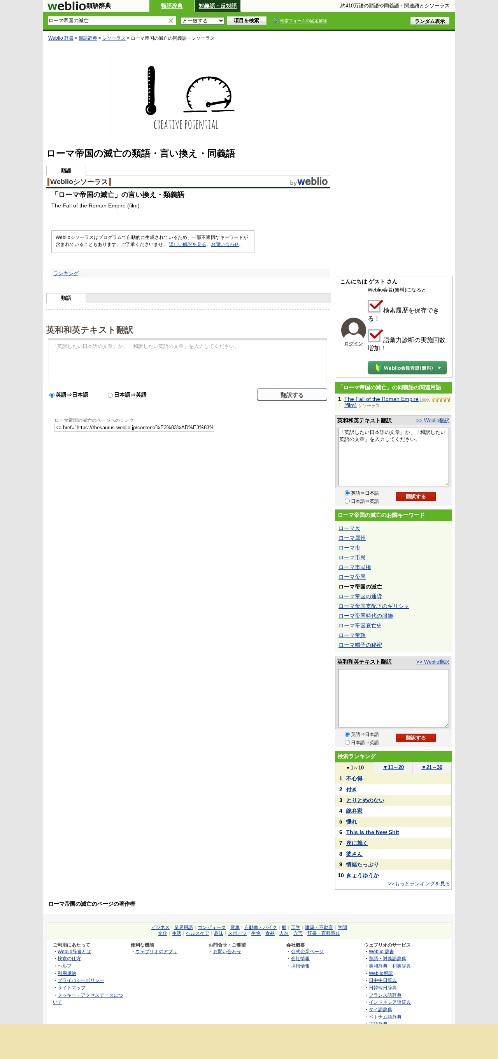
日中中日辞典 (383, 980)
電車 (235, 927)
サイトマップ (72, 987)
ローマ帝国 (352, 577)
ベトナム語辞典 (385, 1016)
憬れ (351, 821)
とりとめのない (365, 800)
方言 (298, 933)
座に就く (357, 843)
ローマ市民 (352, 557)
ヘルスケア (197, 933)
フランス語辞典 (385, 995)
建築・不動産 (319, 927)
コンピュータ (212, 927)
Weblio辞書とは (74, 951)
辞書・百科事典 (323, 933)
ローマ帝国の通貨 (360, 596)
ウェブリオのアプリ (156, 951)
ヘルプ (65, 965)
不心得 (354, 778)
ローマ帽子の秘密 (360, 645)
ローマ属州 (352, 538)
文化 (162, 933)
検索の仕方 (69, 958)
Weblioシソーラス (79, 182)
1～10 (354, 768)
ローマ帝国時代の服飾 (365, 616)
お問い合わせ (225, 244)
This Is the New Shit (372, 832)
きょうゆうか (362, 875)
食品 (270, 933)
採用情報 (300, 965)
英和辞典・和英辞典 (390, 965)
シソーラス (114, 38)
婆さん (354, 854)
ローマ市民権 (354, 567)
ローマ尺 (349, 528)
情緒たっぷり (362, 864)
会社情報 (300, 958)
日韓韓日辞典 (383, 987)
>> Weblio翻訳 (432, 420)
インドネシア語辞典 (390, 1002)
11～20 (393, 767)
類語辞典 (172, 6)
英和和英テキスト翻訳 (89, 329)
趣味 (218, 933)
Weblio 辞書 (61, 38)
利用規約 (67, 973)
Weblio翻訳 (381, 973)
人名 (284, 933)
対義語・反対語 (218, 6)
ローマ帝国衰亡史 (360, 625)
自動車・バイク (260, 927)
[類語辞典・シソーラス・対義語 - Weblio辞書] (66, 8)
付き (351, 789)
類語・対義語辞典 (387, 958)
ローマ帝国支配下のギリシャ (373, 606)
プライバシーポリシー (81, 980)
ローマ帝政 (352, 635)
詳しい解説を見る (187, 244)
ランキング (66, 273)
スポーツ (237, 933)
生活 (176, 933)
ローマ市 (349, 547)
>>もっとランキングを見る (419, 884)
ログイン (353, 343)
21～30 (431, 767)
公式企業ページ (307, 951)
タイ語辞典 (380, 1009)
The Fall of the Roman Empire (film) (381, 402)
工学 (295, 927)
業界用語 (183, 927)
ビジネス (160, 927)
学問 (342, 927)
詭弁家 (354, 811)
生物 (256, 933)
